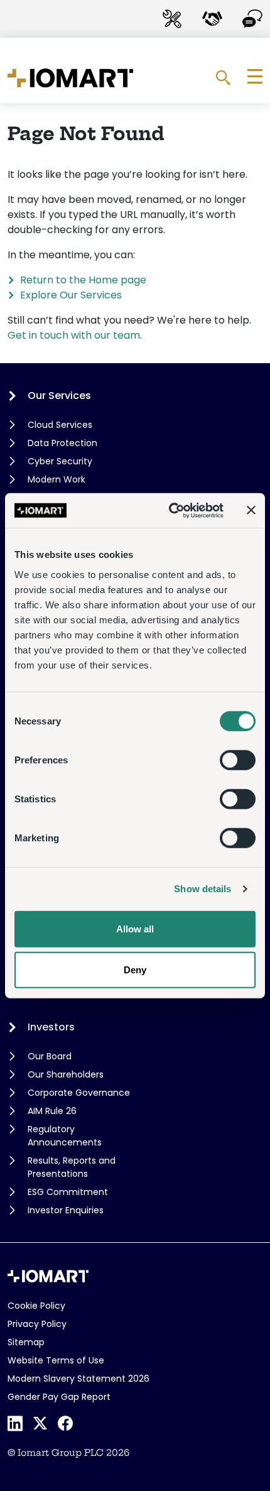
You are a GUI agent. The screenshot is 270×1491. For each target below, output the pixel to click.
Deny (135, 969)
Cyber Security (60, 461)
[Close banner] (251, 510)
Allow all (135, 928)
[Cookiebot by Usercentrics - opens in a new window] (170, 510)
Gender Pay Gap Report (59, 1396)
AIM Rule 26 (52, 1111)
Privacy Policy (37, 1324)
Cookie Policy (36, 1305)
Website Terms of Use (56, 1360)
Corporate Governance (79, 1092)
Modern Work (56, 479)
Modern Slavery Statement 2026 (78, 1378)
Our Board (50, 1056)
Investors (51, 1027)
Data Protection (62, 443)
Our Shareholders (66, 1074)
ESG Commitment (68, 1192)
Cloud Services (60, 424)
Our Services (59, 395)
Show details (202, 888)
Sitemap (26, 1342)
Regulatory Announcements (65, 1136)
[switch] (238, 760)
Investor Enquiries (66, 1210)
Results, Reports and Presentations (72, 1167)
